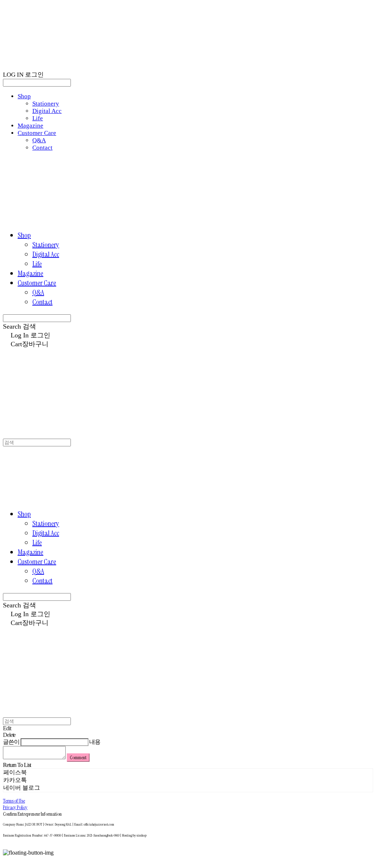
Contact (42, 147)
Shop (24, 96)
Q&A (39, 140)
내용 (94, 742)
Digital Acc (47, 110)
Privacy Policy (15, 807)
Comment (78, 757)
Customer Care (37, 132)
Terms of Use (14, 800)
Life (37, 118)
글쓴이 (11, 742)
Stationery (45, 103)
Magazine (30, 125)
